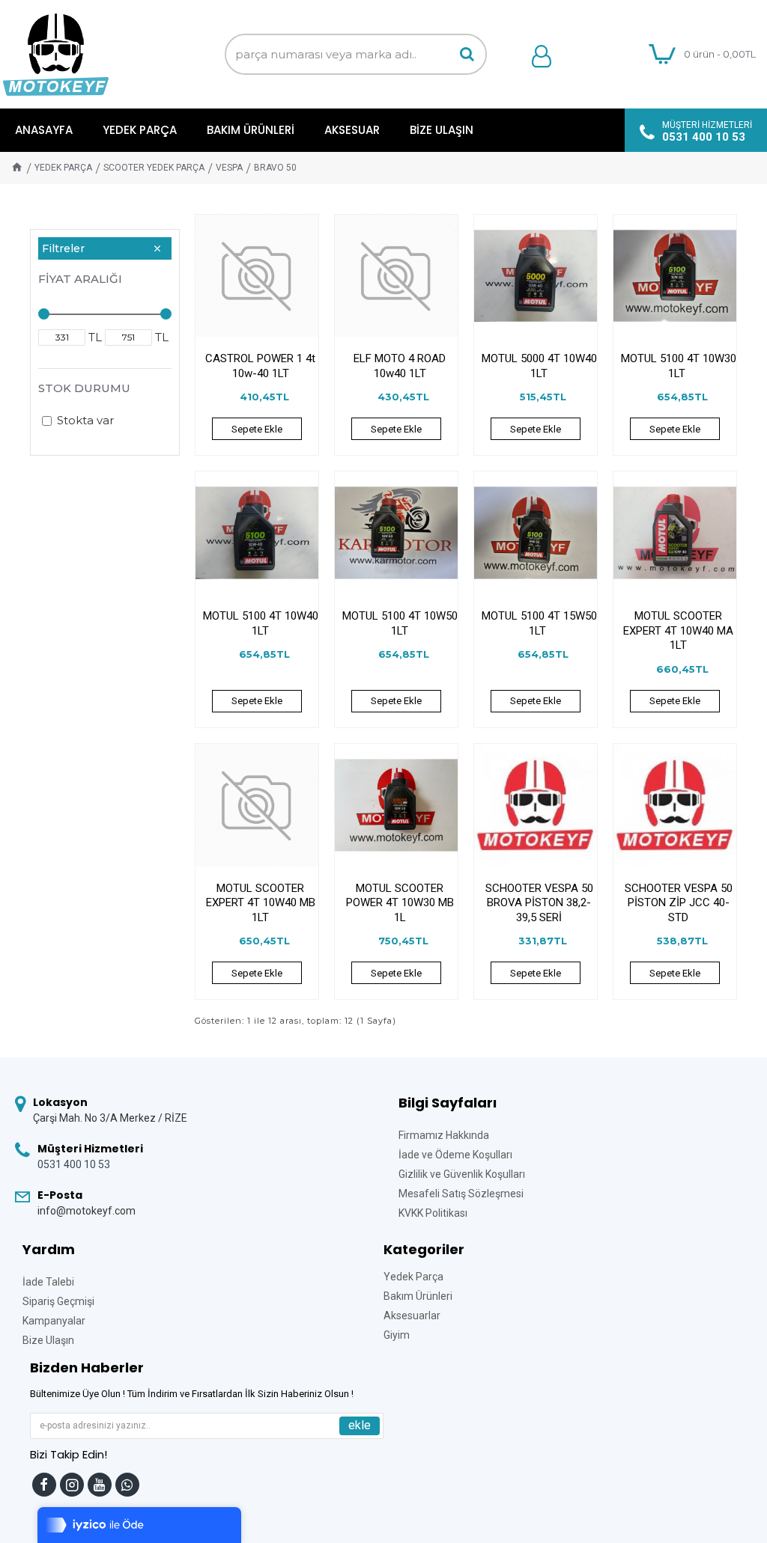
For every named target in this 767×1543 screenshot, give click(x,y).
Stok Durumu (84, 388)
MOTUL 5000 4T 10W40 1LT (539, 366)
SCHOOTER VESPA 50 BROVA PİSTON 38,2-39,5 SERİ (539, 903)
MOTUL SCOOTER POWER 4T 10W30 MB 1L (400, 903)
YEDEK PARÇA (63, 167)
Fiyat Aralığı (80, 279)
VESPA (229, 167)
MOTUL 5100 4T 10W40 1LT (260, 623)
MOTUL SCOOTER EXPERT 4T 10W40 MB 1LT (260, 903)
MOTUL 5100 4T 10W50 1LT (400, 623)
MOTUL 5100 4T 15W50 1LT (539, 623)
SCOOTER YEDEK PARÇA (153, 167)
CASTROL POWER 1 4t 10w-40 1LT (260, 366)
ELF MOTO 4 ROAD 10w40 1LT (400, 366)
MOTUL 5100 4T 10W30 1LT (678, 366)
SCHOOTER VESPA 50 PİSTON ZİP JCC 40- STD (679, 903)
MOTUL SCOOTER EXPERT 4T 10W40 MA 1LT (678, 630)
